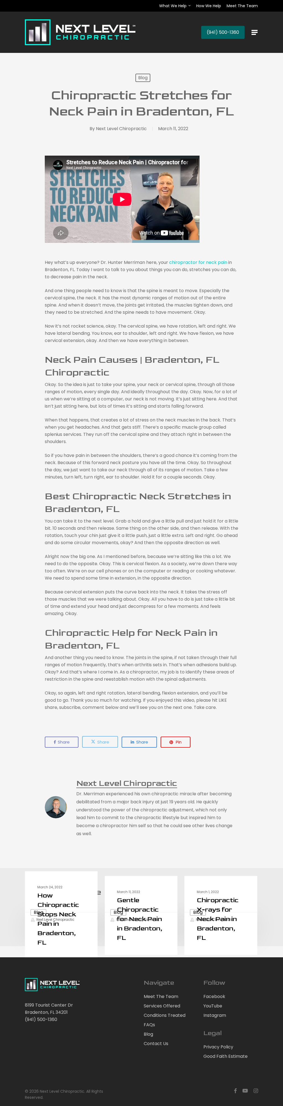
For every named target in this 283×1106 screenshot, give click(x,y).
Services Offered (162, 1006)
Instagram (214, 1015)
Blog (143, 77)
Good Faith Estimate (225, 1056)
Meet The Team (161, 996)
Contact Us (156, 1043)
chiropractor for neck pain (198, 262)
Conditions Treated (164, 1015)
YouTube (212, 1006)
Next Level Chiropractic (121, 128)
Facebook (214, 996)
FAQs (149, 1025)
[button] (254, 32)
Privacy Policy (218, 1047)
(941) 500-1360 (41, 1019)
